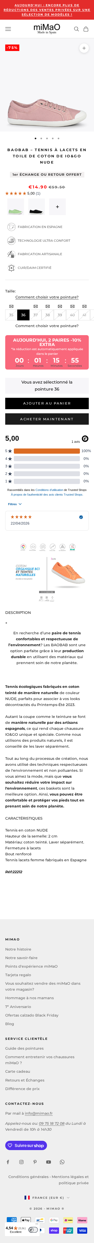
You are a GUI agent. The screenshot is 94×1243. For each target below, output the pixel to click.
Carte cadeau (17, 1071)
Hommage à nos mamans (29, 998)
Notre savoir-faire (21, 957)
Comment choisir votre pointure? (47, 297)
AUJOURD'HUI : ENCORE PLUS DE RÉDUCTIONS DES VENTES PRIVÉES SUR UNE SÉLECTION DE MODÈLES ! (47, 9)
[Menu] (37, 1225)
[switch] (33, 1230)
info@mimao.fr (39, 1113)
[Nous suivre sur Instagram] (21, 1162)
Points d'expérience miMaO (31, 966)
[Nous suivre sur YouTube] (48, 1162)
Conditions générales (28, 1176)
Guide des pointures (24, 1048)
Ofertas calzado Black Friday (31, 1015)
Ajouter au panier (47, 403)
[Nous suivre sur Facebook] (7, 1162)
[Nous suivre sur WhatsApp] (62, 1162)
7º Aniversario (18, 1006)
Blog (9, 1023)
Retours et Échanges (24, 1080)
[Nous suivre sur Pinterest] (35, 1162)
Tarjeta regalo (18, 975)
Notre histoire (18, 949)
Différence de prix (22, 1088)
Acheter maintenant (47, 419)
